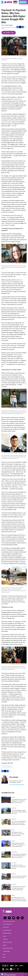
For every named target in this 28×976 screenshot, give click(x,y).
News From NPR (7, 766)
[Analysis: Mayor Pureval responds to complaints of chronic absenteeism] (6, 844)
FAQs (4, 954)
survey (18, 90)
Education (13, 873)
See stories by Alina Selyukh (16, 784)
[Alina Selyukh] (4, 779)
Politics (13, 797)
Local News (13, 808)
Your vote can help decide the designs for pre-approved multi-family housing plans (18, 822)
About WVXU (6, 927)
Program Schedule (7, 930)
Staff (4, 957)
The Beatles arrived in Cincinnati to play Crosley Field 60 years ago (17, 833)
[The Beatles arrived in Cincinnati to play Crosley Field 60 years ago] (6, 833)
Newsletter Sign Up (7, 933)
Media (12, 830)
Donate (23, 2)
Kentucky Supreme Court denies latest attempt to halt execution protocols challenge (18, 899)
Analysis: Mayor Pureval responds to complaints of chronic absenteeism (18, 844)
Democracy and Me (7, 942)
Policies (4, 945)
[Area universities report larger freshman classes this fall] (6, 876)
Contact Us (5, 939)
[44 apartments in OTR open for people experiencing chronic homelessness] (6, 887)
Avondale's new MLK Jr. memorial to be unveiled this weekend (18, 866)
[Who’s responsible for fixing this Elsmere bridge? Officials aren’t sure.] (6, 811)
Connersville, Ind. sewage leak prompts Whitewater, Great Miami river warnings (18, 855)
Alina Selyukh (9, 25)
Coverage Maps (6, 951)
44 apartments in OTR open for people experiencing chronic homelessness (18, 888)
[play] (2, 974)
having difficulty (17, 99)
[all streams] (26, 974)
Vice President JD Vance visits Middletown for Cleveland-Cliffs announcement (19, 800)
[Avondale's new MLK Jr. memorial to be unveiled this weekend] (6, 865)
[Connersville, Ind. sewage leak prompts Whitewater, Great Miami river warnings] (6, 854)
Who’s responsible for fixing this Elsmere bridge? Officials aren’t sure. (18, 811)
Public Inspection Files (8, 948)
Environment (14, 852)
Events (4, 936)
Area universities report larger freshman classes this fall (19, 876)
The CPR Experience (7, 924)
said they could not (7, 122)
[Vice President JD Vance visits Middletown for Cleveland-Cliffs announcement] (6, 800)
